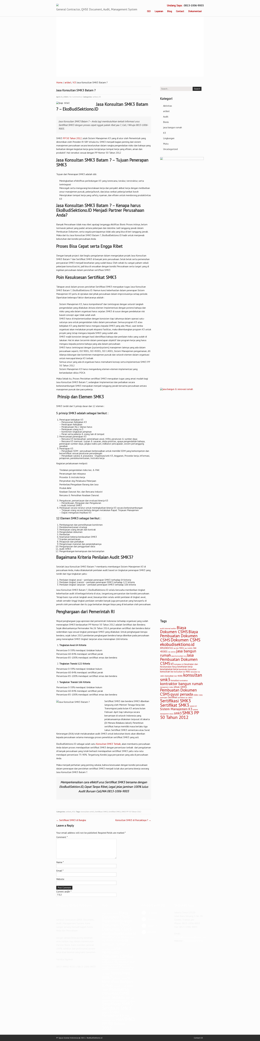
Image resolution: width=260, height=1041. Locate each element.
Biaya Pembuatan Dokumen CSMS (179, 635)
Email (59, 870)
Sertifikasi (172, 697)
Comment (62, 837)
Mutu (166, 143)
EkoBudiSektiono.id (193, 940)
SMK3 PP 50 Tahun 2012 (131, 811)
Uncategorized (170, 149)
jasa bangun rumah (172, 127)
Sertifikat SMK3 (114, 811)
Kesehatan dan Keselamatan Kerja (114, 960)
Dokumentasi (195, 11)
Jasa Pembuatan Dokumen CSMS (179, 659)
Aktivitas (167, 105)
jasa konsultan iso (179, 656)
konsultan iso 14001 (117, 970)
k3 (172, 664)
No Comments (75, 97)
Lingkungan (168, 138)
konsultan (192, 669)
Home (59, 82)
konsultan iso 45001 (174, 675)
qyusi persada (181, 694)
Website (60, 879)
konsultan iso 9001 (182, 671)
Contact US (198, 1038)
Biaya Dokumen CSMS (174, 629)
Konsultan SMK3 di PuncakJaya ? (133, 820)
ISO (149, 11)
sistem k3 (193, 706)
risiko (195, 694)
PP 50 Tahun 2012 (72, 138)
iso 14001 (189, 648)
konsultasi (175, 680)
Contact (180, 11)
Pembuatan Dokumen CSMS (115, 991)
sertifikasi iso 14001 (185, 697)
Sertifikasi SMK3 (101, 811)
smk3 (178, 713)
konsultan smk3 (87, 811)
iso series (172, 652)
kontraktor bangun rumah (181, 683)
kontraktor (184, 680)
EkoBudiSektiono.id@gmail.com (190, 937)
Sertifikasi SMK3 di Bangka (71, 820)
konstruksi (183, 669)
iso (174, 648)
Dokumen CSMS (185, 640)
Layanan (159, 11)
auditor (173, 628)
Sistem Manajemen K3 (176, 709)
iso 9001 (180, 648)
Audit (165, 116)
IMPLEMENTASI (166, 648)
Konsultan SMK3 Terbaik (108, 743)
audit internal (165, 628)
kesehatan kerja (184, 666)
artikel (68, 82)
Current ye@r (63, 891)
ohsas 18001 (180, 686)
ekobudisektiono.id (177, 644)
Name (60, 862)
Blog (169, 11)
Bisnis (166, 121)
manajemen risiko (166, 687)
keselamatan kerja (169, 669)
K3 (74, 82)
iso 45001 (107, 940)
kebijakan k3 (179, 664)
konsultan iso (166, 671)
